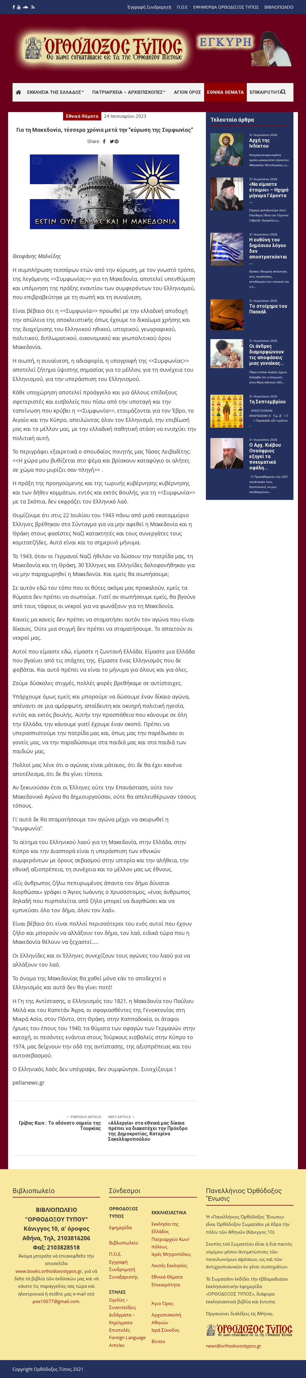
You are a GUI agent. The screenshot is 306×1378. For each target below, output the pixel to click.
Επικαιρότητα (266, 92)
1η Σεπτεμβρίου (267, 402)
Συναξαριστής (123, 1277)
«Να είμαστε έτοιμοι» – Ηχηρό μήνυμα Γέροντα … (269, 192)
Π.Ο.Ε (182, 7)
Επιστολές (119, 1330)
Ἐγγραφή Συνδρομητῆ (149, 7)
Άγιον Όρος (187, 92)
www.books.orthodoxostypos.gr (49, 1271)
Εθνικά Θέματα (225, 92)
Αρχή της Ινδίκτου (259, 143)
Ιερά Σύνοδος (165, 1330)
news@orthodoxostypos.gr (233, 1346)
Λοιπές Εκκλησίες (169, 1265)
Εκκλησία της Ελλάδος (54, 92)
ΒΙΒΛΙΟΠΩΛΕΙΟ (278, 7)
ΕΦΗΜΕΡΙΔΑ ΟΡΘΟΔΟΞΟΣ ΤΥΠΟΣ (226, 7)
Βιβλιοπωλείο (123, 1243)
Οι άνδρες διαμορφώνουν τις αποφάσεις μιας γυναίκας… (266, 354)
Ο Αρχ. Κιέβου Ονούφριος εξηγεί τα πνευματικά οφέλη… (265, 456)
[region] (244, 48)
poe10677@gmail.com (56, 1301)
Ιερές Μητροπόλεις (171, 1254)
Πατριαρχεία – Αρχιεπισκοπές (127, 92)
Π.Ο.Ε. (115, 1254)
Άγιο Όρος (162, 1303)
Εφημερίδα (120, 1227)
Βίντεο (158, 1341)
